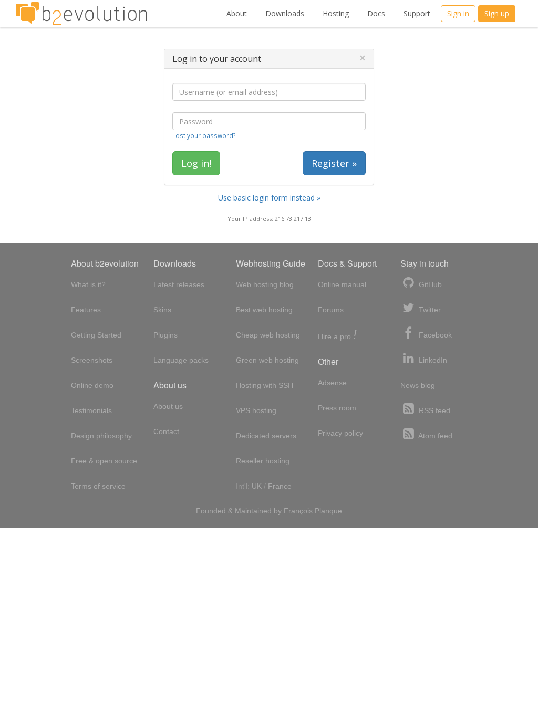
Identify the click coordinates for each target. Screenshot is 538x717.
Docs (376, 13)
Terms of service (98, 486)
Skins (162, 309)
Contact (166, 431)
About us (168, 406)
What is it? (88, 284)
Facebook (434, 335)
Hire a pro (337, 336)
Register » (334, 163)
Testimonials (91, 410)
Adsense (332, 382)
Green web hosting (267, 360)
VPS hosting (256, 410)
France (280, 486)
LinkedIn (432, 360)
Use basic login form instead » (269, 198)
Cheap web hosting (268, 335)
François (298, 511)
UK (257, 486)
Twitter (429, 309)
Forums (331, 309)
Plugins (165, 335)
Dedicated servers (266, 435)
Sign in (458, 13)
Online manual (342, 284)
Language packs (181, 360)
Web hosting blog (265, 284)
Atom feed (434, 435)
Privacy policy (340, 433)
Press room (337, 408)
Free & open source (104, 461)
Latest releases (178, 284)
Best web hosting (264, 309)
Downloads (284, 13)
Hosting (336, 13)
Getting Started (96, 335)
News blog (417, 385)
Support (417, 13)
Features (86, 309)
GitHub (429, 284)
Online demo (92, 385)
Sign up (496, 13)
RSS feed (433, 410)
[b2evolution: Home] (81, 14)
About (236, 13)
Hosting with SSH (264, 385)
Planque (328, 511)
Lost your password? (203, 135)
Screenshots (91, 360)
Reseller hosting (262, 461)
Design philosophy (101, 435)
